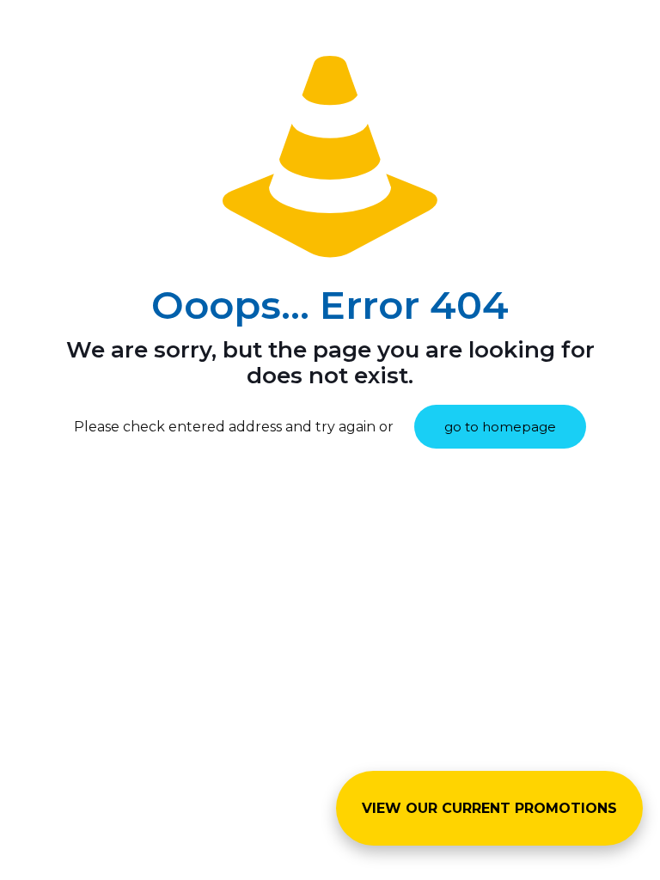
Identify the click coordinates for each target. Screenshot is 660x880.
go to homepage (500, 427)
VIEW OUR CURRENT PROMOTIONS (489, 808)
